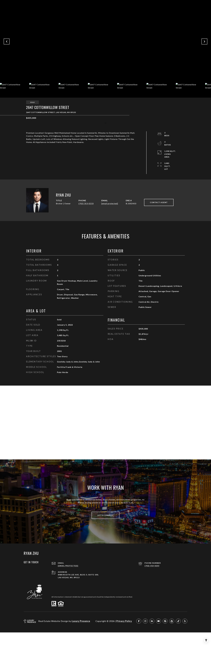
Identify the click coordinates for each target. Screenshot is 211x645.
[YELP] (184, 621)
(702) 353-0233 (86, 203)
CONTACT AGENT (159, 202)
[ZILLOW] (171, 621)
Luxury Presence (81, 621)
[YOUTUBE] (158, 621)
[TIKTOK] (178, 621)
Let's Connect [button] (105, 515)
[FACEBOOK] (138, 621)
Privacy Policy (124, 621)
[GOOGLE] (165, 621)
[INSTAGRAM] (145, 621)
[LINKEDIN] (151, 621)
